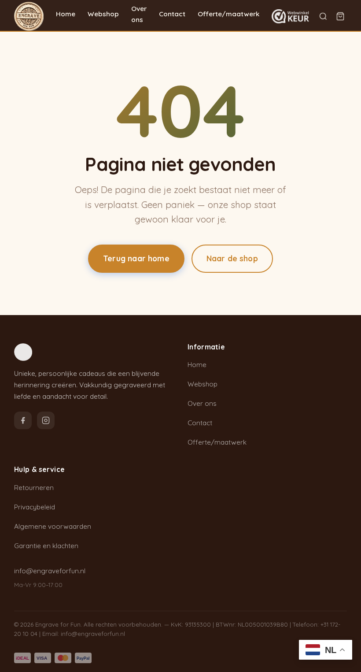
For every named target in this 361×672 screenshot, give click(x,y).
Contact (172, 14)
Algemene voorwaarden (52, 526)
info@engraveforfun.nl (49, 571)
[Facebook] (23, 420)
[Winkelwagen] (340, 16)
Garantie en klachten (46, 546)
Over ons (139, 14)
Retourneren (34, 487)
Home (65, 14)
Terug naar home (136, 258)
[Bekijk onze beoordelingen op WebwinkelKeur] (290, 16)
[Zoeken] (323, 16)
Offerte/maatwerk (228, 14)
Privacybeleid (34, 507)
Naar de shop (232, 258)
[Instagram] (46, 420)
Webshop (103, 14)
